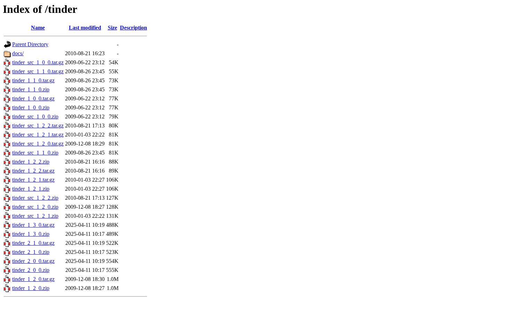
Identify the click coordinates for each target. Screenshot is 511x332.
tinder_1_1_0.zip (30, 89)
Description (133, 28)
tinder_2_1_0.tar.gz (33, 243)
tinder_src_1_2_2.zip (35, 198)
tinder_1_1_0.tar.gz (33, 80)
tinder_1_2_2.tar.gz (33, 171)
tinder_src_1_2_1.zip (35, 216)
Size (112, 28)
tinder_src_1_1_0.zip (35, 153)
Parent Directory (30, 44)
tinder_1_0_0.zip (30, 107)
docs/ (18, 53)
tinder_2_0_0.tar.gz (33, 261)
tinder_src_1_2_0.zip (35, 207)
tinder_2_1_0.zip (30, 252)
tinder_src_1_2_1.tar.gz (38, 135)
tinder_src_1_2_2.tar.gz (38, 125)
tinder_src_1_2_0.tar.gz (38, 144)
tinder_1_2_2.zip (30, 162)
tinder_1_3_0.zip (30, 234)
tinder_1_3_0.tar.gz (33, 225)
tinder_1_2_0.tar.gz (33, 279)
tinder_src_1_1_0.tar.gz (38, 71)
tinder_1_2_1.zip (30, 189)
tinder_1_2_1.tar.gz (33, 180)
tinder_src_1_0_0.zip (35, 116)
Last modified (85, 28)
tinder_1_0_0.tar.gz (33, 98)
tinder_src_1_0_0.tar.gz (38, 62)
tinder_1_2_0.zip (30, 288)
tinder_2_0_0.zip (30, 270)
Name (38, 28)
